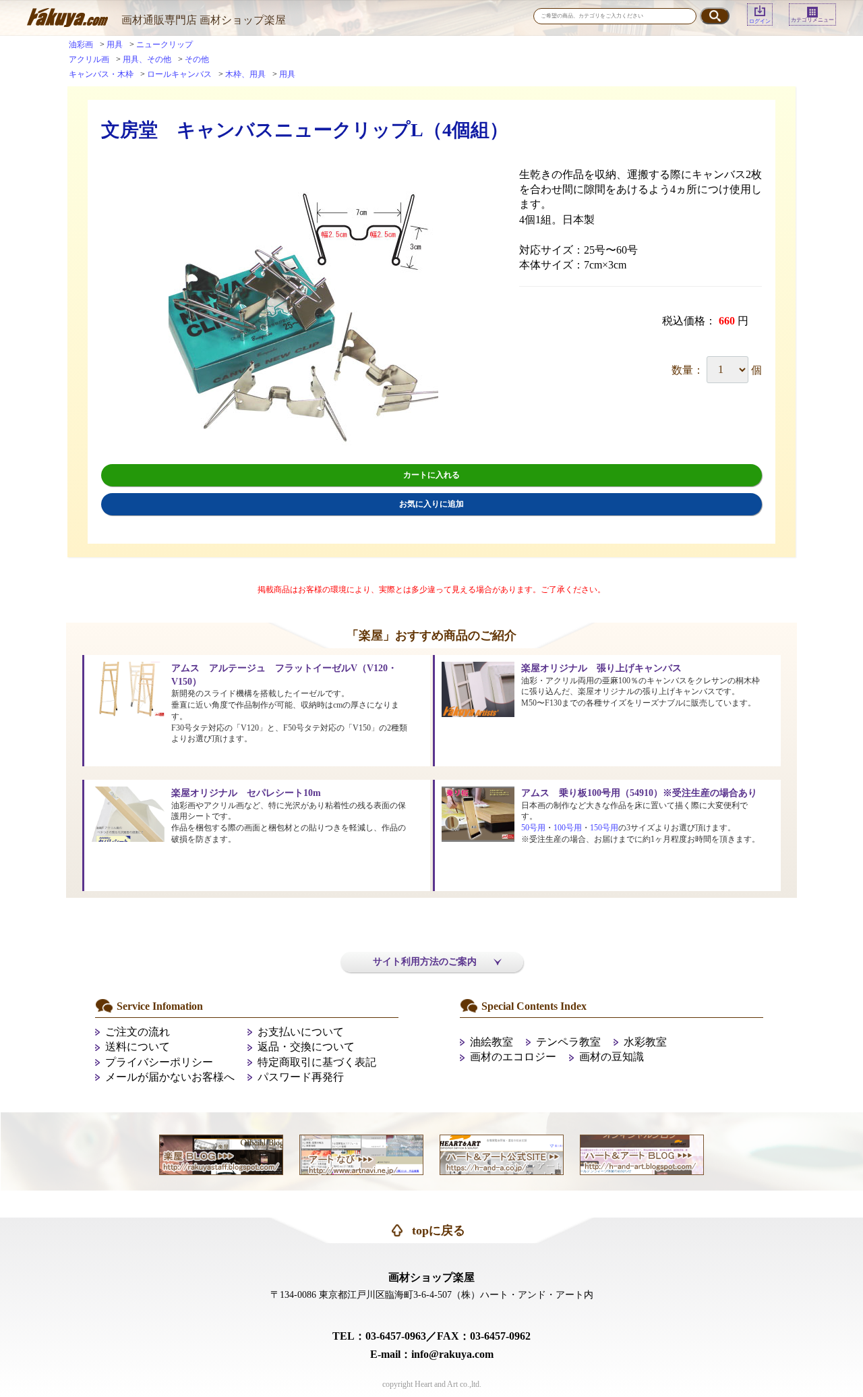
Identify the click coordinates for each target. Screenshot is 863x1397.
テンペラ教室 (568, 1042)
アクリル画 (89, 59)
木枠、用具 (245, 74)
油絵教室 (491, 1042)
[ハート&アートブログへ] (642, 1153)
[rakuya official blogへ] (221, 1153)
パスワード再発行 (301, 1077)
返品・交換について (306, 1046)
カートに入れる (431, 475)
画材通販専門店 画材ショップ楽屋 (203, 20)
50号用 (533, 827)
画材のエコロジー (513, 1056)
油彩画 (81, 44)
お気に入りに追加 (431, 504)
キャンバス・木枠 (101, 74)
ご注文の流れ (137, 1031)
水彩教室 (645, 1042)
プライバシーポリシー (159, 1062)
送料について (137, 1046)
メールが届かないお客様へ (170, 1077)
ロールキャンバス (179, 74)
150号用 (604, 827)
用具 (115, 44)
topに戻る (438, 1230)
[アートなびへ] (361, 1153)
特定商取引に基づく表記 (317, 1062)
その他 (197, 59)
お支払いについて (301, 1031)
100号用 (568, 827)
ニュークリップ (164, 44)
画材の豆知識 (611, 1056)
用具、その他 (147, 59)
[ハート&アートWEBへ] (502, 1153)
